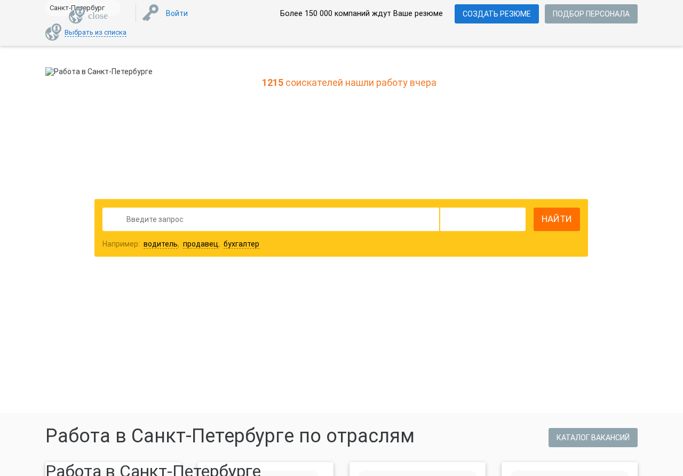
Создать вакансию (426, 319)
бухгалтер (241, 244)
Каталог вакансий (593, 437)
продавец (200, 244)
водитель (161, 244)
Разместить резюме (262, 319)
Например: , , (180, 244)
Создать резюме (497, 14)
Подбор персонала (591, 14)
